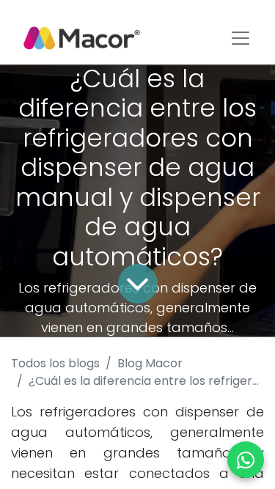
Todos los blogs (55, 363)
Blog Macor (150, 363)
